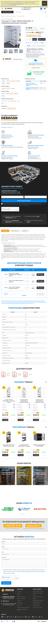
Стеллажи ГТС (21, 302)
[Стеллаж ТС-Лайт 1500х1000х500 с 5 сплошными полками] (39, 392)
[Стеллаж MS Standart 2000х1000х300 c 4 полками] (24, 437)
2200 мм (18, 81)
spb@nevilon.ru (26, 9)
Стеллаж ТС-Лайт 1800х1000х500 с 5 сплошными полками (24, 401)
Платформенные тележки (38, 600)
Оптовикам (19, 600)
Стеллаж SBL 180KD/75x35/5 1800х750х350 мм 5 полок (9, 445)
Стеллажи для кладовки (20, 303)
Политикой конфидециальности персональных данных (30, 571)
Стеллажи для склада (37, 302)
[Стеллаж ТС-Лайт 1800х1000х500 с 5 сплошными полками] (24, 392)
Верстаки (35, 598)
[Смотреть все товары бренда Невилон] (6, 59)
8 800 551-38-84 (27, 8)
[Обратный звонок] (41, 9)
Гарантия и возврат (21, 596)
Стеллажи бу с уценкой (37, 607)
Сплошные (4, 108)
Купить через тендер (41, 32)
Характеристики (14, 230)
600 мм (16, 93)
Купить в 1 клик (42, 39)
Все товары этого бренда (17, 59)
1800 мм (8, 81)
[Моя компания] (8, 590)
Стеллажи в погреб (29, 303)
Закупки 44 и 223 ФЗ (21, 598)
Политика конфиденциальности (23, 607)
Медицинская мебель (37, 602)
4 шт (9, 101)
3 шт (6, 101)
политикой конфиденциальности (17, 3)
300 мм (3, 93)
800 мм (3, 95)
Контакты (19, 605)
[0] (45, 9)
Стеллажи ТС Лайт (13, 300)
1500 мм (3, 81)
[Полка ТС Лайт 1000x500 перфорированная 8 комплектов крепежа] (6, 276)
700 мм (3, 88)
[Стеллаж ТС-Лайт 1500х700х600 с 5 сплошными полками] (9, 392)
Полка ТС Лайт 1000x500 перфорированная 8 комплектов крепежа (32, 84)
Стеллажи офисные (29, 302)
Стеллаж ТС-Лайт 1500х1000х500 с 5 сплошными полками (39, 401)
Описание (5, 230)
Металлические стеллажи (22, 300)
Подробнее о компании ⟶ (7, 127)
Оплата (18, 594)
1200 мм (13, 88)
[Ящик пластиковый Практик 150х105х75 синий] (6, 296)
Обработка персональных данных (22, 610)
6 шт (15, 101)
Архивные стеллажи (40, 300)
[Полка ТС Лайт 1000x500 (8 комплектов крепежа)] (6, 289)
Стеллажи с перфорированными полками (9, 302)
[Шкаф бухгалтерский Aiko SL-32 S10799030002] (39, 437)
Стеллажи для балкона (10, 303)
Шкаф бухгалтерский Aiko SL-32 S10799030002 (39, 445)
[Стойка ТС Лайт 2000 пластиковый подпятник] (6, 282)
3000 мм (8, 83)
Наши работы (20, 603)
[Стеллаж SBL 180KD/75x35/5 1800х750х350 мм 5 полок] (9, 437)
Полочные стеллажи (32, 300)
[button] (46, 382)
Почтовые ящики (36, 605)
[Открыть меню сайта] (2, 8)
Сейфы (34, 594)
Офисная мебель (36, 603)
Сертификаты (20, 602)
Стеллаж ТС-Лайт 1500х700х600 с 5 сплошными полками (8, 401)
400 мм (7, 93)
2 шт (3, 101)
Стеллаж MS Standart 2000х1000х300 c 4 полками (24, 445)
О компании (19, 591)
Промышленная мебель (38, 596)
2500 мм (3, 83)
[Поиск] (45, 12)
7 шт (19, 101)
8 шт (3, 103)
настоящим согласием (24, 205)
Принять (44, 3)
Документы (24, 230)
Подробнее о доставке (36, 67)
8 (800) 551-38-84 (13, 525)
